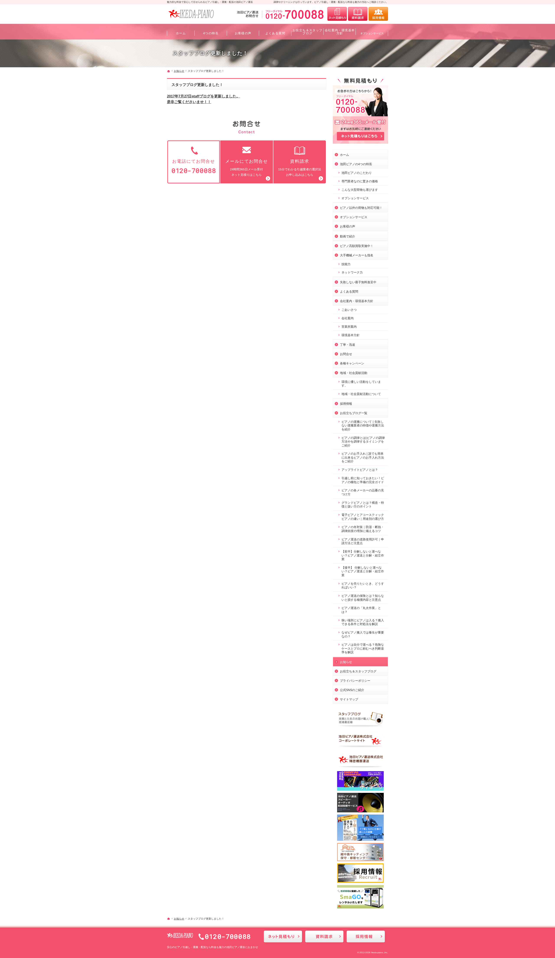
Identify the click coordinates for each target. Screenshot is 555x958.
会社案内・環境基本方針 (356, 301)
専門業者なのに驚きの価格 (359, 181)
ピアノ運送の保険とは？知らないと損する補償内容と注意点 (362, 597)
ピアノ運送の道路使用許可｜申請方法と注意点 (362, 541)
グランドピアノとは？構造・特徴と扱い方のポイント (362, 504)
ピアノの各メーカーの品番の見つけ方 (362, 492)
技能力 (346, 264)
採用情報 (346, 403)
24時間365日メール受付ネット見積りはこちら (246, 167)
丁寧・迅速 (347, 344)
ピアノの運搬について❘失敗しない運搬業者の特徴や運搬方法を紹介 (362, 425)
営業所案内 (349, 326)
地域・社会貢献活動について (361, 394)
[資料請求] (357, 14)
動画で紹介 (347, 236)
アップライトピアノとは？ (359, 469)
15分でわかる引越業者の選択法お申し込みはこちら (299, 167)
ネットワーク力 (352, 272)
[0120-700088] (281, 14)
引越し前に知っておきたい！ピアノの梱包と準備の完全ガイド (362, 480)
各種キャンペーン (352, 363)
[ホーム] (168, 71)
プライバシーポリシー (355, 680)
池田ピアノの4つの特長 (356, 164)
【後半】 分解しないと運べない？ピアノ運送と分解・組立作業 (362, 571)
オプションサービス (355, 198)
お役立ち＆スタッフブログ (358, 671)
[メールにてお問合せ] (337, 14)
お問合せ (346, 354)
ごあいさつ (349, 309)
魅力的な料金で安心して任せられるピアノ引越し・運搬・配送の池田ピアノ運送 (210, 2)
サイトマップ (349, 699)
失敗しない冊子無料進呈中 (358, 282)
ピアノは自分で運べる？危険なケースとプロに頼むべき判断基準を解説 (362, 648)
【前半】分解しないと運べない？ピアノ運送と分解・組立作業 (362, 555)
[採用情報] (378, 14)
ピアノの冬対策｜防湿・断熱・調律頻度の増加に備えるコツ (362, 529)
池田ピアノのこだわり (356, 172)
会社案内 (347, 318)
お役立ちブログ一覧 (353, 413)
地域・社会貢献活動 (353, 373)
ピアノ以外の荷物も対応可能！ (361, 207)
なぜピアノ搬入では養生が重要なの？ (362, 634)
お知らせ (346, 662)
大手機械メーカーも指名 (356, 255)
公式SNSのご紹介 (352, 690)
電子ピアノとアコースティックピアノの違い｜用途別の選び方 (362, 516)
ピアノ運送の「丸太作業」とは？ (361, 610)
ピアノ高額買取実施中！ (356, 246)
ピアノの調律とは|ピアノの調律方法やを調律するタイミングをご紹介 (363, 441)
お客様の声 (347, 226)
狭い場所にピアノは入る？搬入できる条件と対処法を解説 (362, 622)
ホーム (344, 154)
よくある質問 (349, 291)
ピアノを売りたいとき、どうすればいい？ (362, 585)
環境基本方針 (350, 335)
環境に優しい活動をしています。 (361, 383)
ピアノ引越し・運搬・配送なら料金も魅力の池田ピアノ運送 (210, 947)
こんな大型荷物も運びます (359, 189)
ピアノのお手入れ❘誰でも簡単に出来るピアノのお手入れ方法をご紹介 (362, 457)
